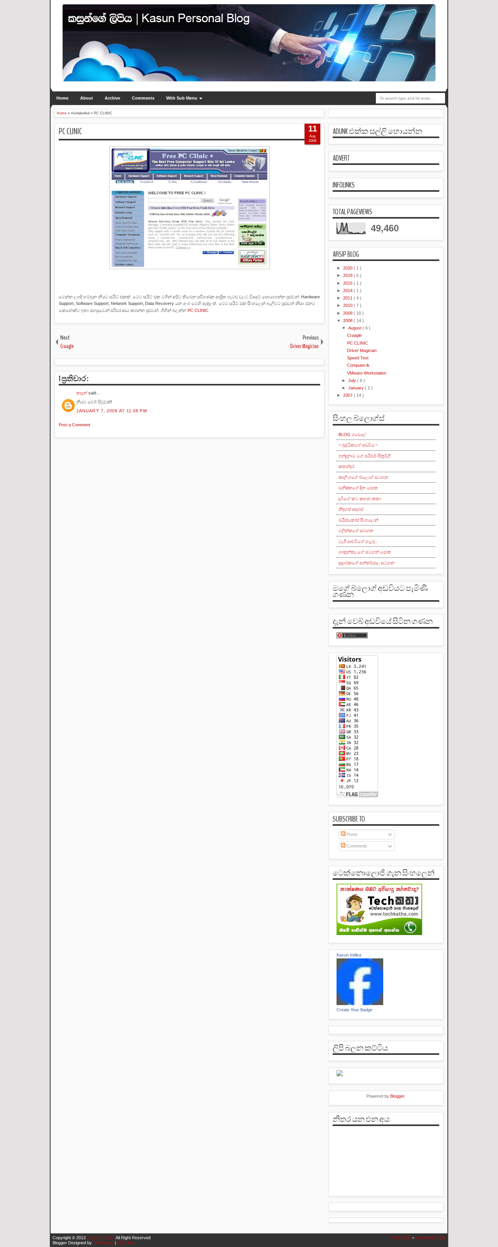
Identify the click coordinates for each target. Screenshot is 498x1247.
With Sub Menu (181, 98)
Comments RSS (430, 1237)
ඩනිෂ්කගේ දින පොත (358, 487)
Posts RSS (401, 1237)
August (355, 328)
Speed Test (357, 358)
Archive (112, 98)
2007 (348, 395)
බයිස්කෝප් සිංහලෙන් (358, 520)
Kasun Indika (349, 955)
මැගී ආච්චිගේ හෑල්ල (357, 541)
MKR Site (126, 1242)
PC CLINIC (70, 131)
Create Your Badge (354, 1009)
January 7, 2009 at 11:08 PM (111, 410)
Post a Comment (74, 424)
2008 (348, 320)
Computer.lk (358, 365)
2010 (348, 305)
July (352, 380)
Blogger (397, 1096)
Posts (351, 834)
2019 (348, 275)
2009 (348, 313)
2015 (348, 283)
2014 (348, 290)
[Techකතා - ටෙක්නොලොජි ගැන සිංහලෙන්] (379, 933)
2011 (348, 298)
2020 (348, 268)
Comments (143, 98)
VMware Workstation (366, 373)
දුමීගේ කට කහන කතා (359, 498)
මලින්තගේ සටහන (356, 530)
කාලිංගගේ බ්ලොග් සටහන (363, 477)
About (86, 98)
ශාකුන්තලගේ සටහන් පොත (364, 552)
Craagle (354, 335)
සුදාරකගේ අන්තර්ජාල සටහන (366, 562)
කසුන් (82, 393)
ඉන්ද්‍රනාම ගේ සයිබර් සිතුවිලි (364, 456)
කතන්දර (346, 466)
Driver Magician (362, 350)
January (356, 387)
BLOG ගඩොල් (352, 434)
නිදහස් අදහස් (350, 509)
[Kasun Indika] (360, 1003)
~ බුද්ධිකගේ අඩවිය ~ (358, 445)
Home (62, 98)
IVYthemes (104, 1242)
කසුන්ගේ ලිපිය (101, 1237)
